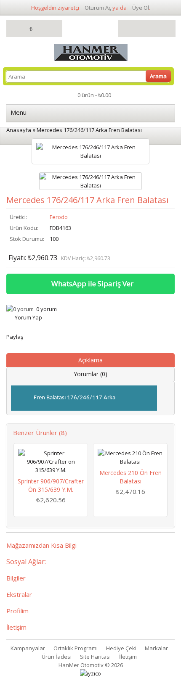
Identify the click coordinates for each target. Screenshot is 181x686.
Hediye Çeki (121, 648)
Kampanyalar (28, 648)
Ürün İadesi (57, 656)
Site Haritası (95, 656)
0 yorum (46, 309)
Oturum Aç (98, 7)
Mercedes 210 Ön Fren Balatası (130, 477)
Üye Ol (140, 7)
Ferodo (59, 217)
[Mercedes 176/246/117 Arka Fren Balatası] (90, 181)
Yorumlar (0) (90, 374)
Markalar (156, 648)
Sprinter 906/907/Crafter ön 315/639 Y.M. (51, 485)
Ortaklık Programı (75, 648)
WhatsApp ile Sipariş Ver (92, 283)
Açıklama (90, 360)
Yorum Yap (28, 317)
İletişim (128, 656)
